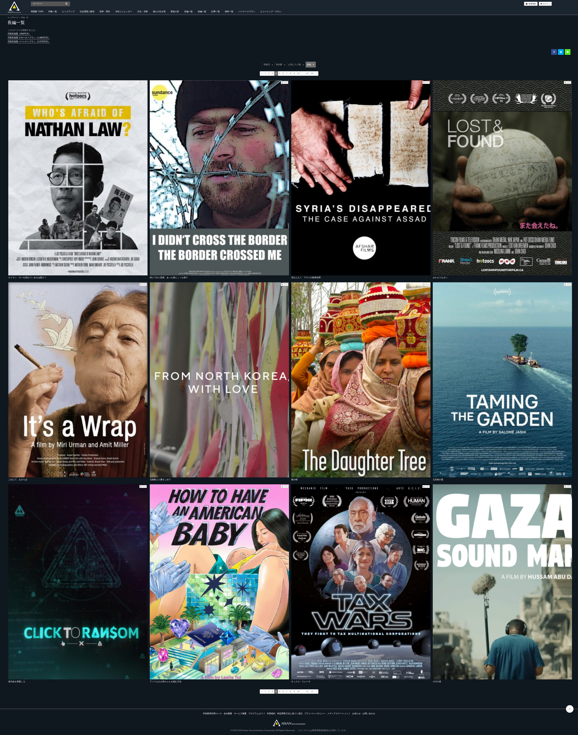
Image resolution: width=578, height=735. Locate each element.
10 (298, 73)
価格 (309, 64)
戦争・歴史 (105, 11)
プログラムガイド (256, 713)
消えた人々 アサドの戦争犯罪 (306, 277)
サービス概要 (240, 713)
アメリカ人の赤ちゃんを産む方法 (165, 681)
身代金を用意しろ (16, 681)
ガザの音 (437, 681)
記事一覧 (215, 11)
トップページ (13, 17)
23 (312, 73)
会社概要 (228, 713)
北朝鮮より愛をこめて (160, 479)
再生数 (279, 64)
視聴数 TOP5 (37, 11)
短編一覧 (202, 11)
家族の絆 (175, 11)
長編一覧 (188, 11)
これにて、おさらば (17, 479)
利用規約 (271, 713)
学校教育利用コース (212, 713)
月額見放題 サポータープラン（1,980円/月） (29, 37)
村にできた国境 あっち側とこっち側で (169, 277)
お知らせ (356, 713)
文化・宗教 (142, 11)
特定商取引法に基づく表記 (290, 713)
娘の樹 (294, 479)
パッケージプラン (246, 11)
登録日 (267, 64)
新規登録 (532, 4)
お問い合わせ (368, 713)
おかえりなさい (440, 277)
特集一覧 (52, 11)
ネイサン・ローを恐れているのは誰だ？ (27, 277)
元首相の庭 (438, 479)
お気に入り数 (294, 64)
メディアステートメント (338, 713)
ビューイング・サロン (270, 11)
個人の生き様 (159, 11)
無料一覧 (229, 11)
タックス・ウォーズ (300, 681)
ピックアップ (68, 11)
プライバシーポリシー (314, 713)
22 (307, 73)
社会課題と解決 (87, 11)
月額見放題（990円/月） (19, 33)
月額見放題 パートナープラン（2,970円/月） (29, 41)
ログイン (546, 4)
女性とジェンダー (123, 11)
